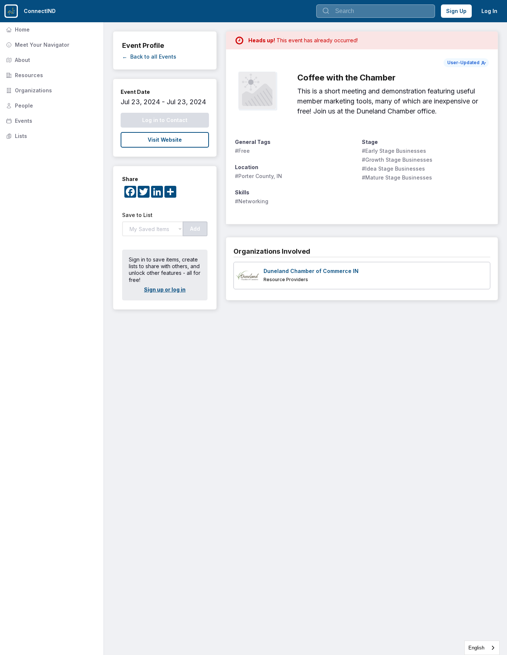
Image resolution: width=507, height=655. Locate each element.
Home (17, 29)
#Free (242, 151)
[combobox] (482, 648)
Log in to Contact (164, 120)
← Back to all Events (149, 56)
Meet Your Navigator (36, 45)
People (18, 105)
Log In (489, 11)
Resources (23, 75)
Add (195, 229)
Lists (15, 136)
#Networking (251, 201)
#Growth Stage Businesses (397, 160)
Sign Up (456, 11)
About (17, 60)
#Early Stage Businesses (394, 151)
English (476, 648)
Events (18, 121)
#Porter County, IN (258, 176)
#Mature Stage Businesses (397, 177)
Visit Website (165, 139)
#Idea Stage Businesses (393, 168)
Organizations (28, 90)
